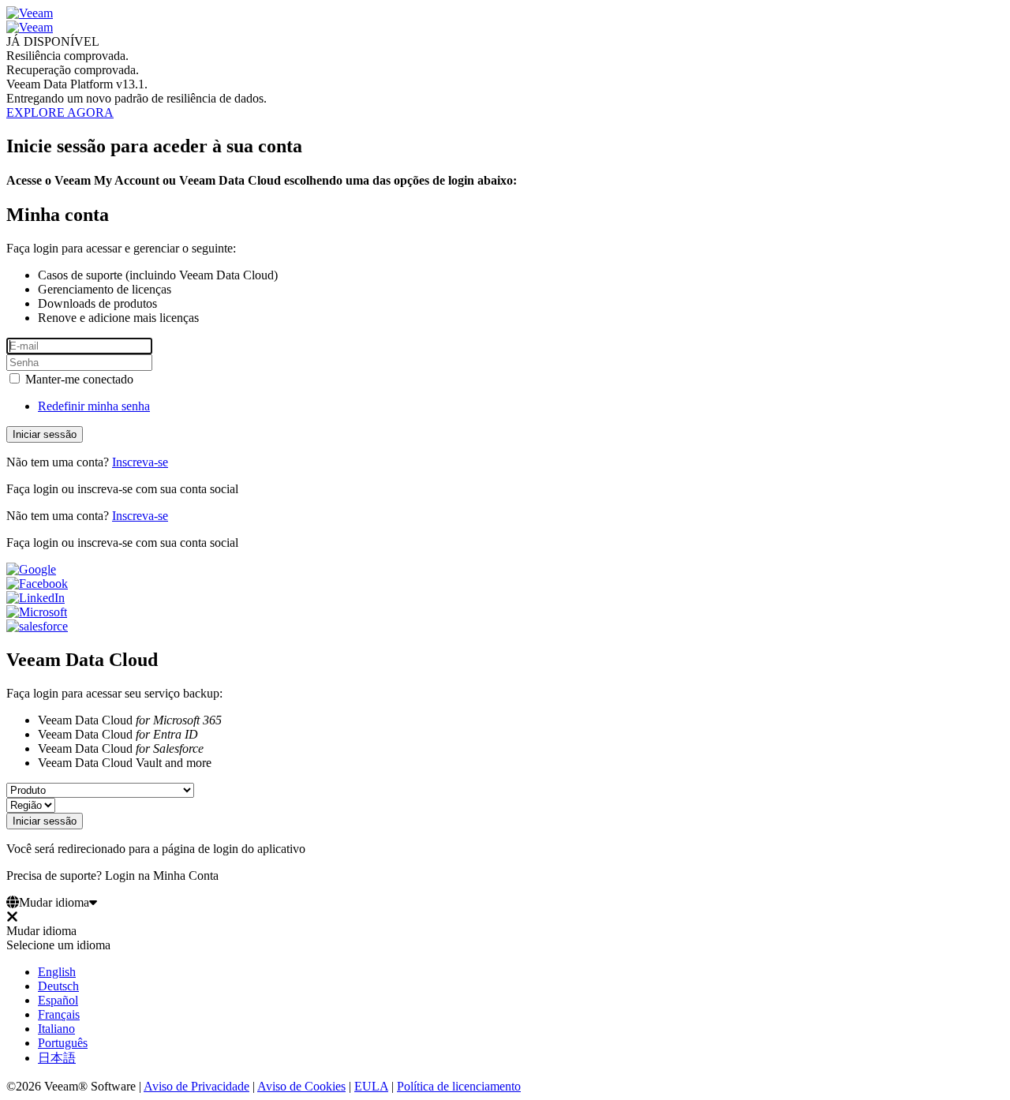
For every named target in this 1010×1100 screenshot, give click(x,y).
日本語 (57, 1057)
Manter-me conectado (77, 379)
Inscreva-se (140, 462)
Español (58, 1000)
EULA (371, 1086)
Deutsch (58, 986)
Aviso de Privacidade (196, 1086)
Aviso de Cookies (301, 1086)
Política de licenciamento (459, 1086)
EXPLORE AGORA (60, 112)
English (57, 971)
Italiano (56, 1028)
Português (63, 1042)
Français (59, 1014)
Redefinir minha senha (94, 406)
